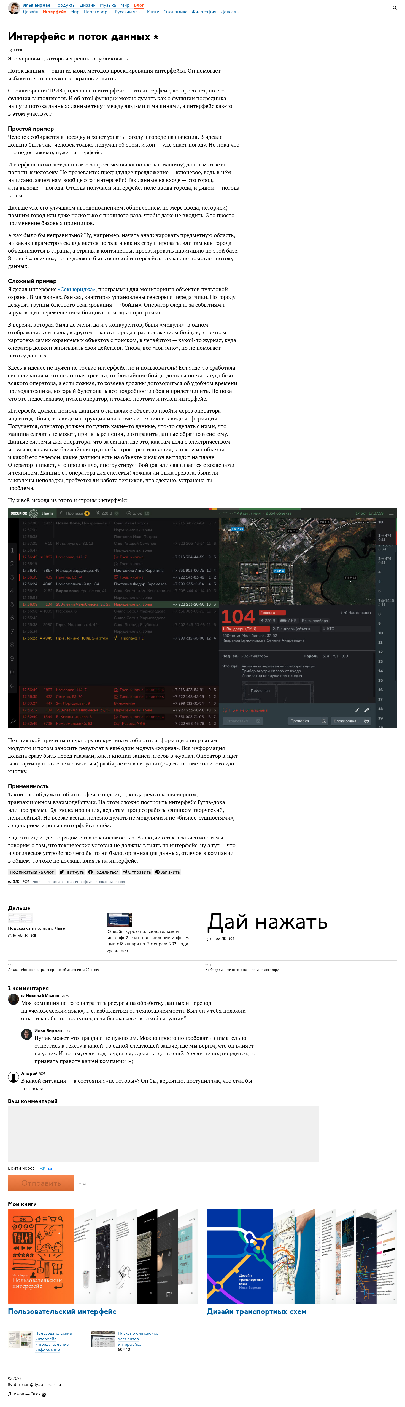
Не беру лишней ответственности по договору (242, 969)
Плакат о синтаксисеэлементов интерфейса (138, 1338)
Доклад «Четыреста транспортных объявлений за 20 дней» (53, 969)
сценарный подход (110, 881)
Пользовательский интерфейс (62, 1312)
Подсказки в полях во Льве (36, 929)
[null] (72, 872)
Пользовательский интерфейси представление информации (53, 1341)
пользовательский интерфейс (69, 881)
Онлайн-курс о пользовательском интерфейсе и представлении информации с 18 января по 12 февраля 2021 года (150, 938)
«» (76, 289)
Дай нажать (267, 921)
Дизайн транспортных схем (257, 1312)
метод (37, 881)
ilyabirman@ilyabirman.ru (34, 1385)
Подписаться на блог (32, 872)
